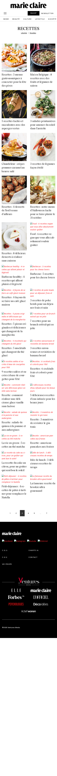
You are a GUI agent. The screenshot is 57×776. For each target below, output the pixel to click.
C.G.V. (4, 557)
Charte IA (33, 550)
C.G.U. (5, 550)
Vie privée (7, 564)
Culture (27, 19)
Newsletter (47, 13)
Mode (6, 19)
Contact (32, 557)
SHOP (33, 13)
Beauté (16, 19)
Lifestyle (40, 19)
